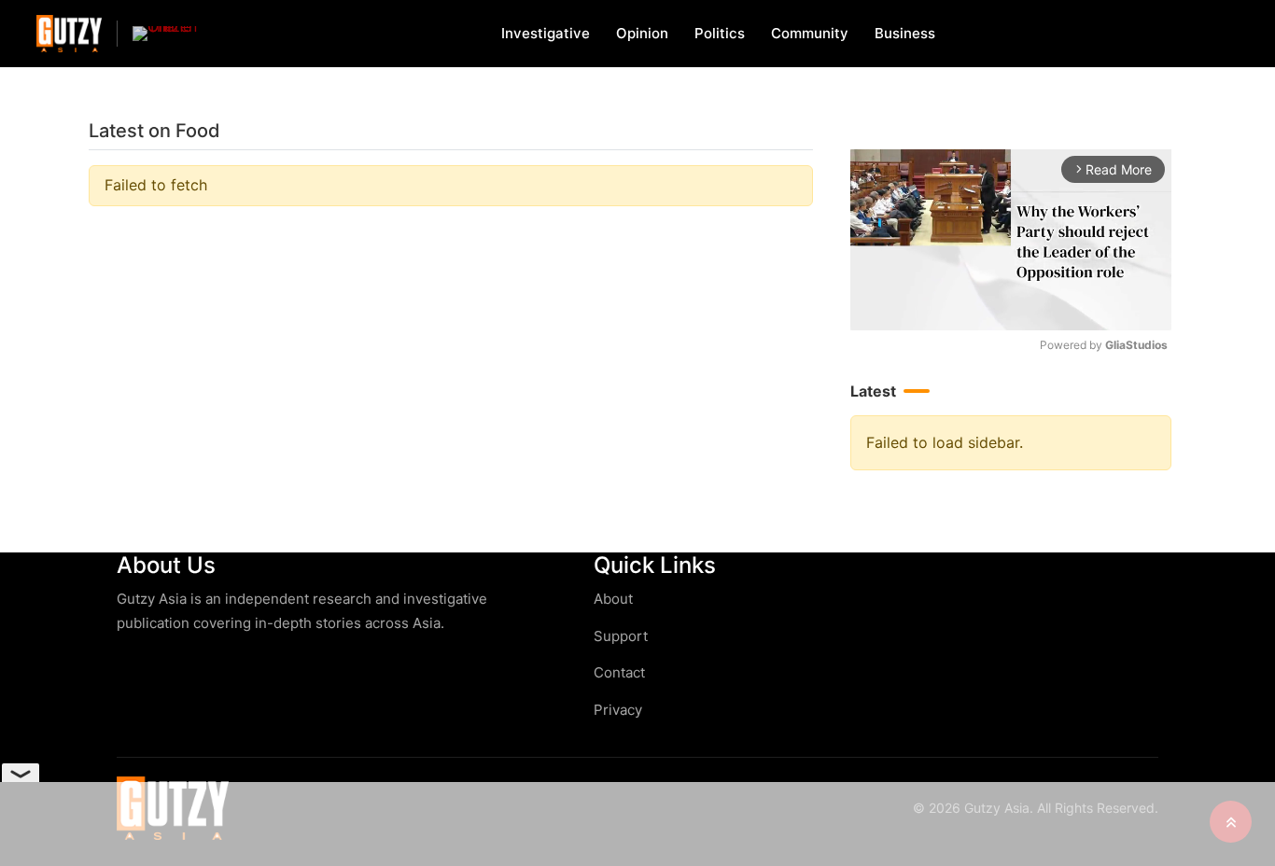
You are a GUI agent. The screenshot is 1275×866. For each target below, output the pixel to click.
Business (905, 33)
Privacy (618, 710)
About (613, 599)
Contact (619, 672)
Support (621, 636)
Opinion (642, 33)
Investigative (545, 33)
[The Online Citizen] (165, 33)
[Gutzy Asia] (69, 33)
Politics (719, 33)
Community (809, 33)
